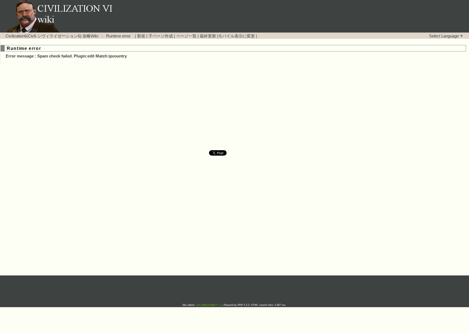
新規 (141, 36)
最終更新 (208, 36)
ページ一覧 (186, 36)
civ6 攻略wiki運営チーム (210, 305)
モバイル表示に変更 (236, 36)
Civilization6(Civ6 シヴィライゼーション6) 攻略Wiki (51, 36)
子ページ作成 (160, 36)
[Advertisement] (188, 107)
